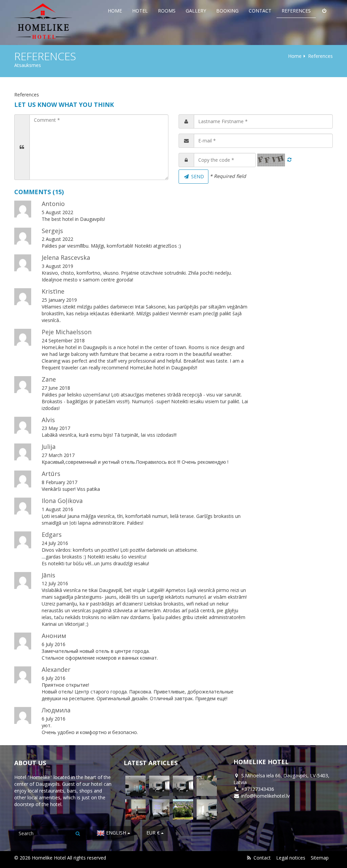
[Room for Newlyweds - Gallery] (135, 809)
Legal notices (290, 857)
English (116, 832)
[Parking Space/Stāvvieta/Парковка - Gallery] (207, 786)
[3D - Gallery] (135, 786)
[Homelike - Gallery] (159, 809)
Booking (227, 10)
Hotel (140, 10)
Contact (260, 10)
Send (197, 176)
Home (115, 10)
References (296, 10)
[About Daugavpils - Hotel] (183, 809)
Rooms (167, 10)
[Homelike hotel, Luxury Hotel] (44, 21)
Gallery (196, 10)
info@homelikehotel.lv (265, 796)
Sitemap (320, 857)
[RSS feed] (248, 857)
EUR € (153, 832)
